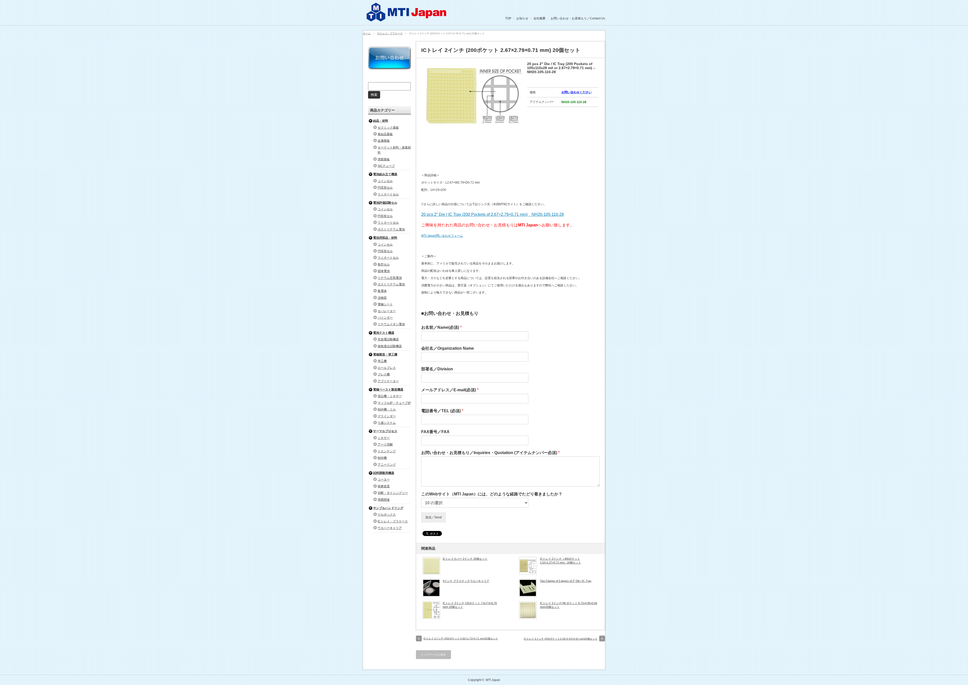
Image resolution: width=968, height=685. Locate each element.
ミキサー (384, 438)
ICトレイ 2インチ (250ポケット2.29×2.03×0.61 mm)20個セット (560, 638)
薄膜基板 (384, 159)
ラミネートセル (388, 194)
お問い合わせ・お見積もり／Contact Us (578, 18)
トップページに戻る (433, 654)
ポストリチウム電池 (391, 229)
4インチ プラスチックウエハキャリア (466, 580)
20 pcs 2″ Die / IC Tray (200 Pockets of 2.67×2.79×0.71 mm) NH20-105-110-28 (492, 214)
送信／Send (433, 517)
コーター (384, 479)
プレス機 (384, 374)
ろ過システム (387, 423)
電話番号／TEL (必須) (442, 411)
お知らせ (522, 18)
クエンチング (387, 451)
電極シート (385, 304)
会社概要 (539, 18)
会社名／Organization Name (447, 348)
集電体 (382, 291)
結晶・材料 (380, 121)
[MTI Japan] (407, 20)
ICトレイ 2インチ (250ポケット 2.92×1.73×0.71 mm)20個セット (461, 638)
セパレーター (387, 311)
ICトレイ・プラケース (390, 33)
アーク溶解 (385, 444)
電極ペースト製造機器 (388, 389)
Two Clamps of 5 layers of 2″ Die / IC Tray (565, 580)
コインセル (385, 181)
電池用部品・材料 (385, 238)
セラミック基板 (388, 127)
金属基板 (384, 140)
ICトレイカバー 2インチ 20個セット (465, 558)
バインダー (385, 317)
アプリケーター (388, 381)
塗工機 (382, 361)
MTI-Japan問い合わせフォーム (442, 235)
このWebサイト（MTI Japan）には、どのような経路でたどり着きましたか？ (491, 494)
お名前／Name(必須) (441, 327)
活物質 (382, 298)
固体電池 (384, 271)
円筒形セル (385, 187)
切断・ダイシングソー (393, 493)
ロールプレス (387, 368)
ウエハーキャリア (390, 528)
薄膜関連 (384, 499)
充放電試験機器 (388, 339)
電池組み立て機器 (385, 174)
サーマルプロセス (385, 431)
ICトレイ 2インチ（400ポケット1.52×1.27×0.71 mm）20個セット (560, 560)
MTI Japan (493, 680)
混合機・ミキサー (390, 396)
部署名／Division (437, 369)
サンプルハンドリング (388, 508)
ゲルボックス (387, 514)
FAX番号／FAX (435, 432)
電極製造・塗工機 (385, 354)
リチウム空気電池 (390, 278)
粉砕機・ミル (387, 409)
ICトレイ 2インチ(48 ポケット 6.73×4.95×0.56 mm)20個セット (568, 605)
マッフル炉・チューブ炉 (394, 403)
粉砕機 (382, 458)
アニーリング (387, 464)
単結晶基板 (385, 134)
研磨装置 (384, 486)
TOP (508, 18)
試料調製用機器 (383, 473)
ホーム (367, 33)
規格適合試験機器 (390, 346)
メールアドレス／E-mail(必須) (449, 390)
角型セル (384, 264)
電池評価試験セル (385, 202)
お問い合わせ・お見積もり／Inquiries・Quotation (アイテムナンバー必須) (490, 453)
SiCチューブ (386, 166)
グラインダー (387, 416)
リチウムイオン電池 (391, 324)
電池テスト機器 (383, 333)
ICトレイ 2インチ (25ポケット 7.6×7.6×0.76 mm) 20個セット (470, 605)
